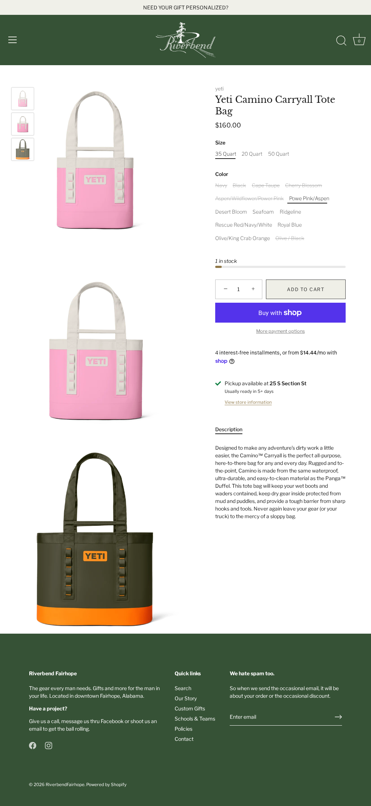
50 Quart (278, 154)
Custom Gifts (190, 708)
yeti (219, 88)
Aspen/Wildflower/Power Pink (249, 198)
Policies (183, 729)
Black (239, 185)
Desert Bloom (231, 212)
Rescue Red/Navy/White (243, 225)
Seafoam (263, 212)
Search (183, 688)
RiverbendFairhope (65, 784)
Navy (221, 185)
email (35, 729)
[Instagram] (48, 745)
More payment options (280, 331)
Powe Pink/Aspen (309, 198)
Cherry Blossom (303, 185)
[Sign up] (338, 717)
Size (220, 143)
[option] (22, 99)
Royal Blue (290, 225)
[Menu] (13, 40)
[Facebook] (32, 745)
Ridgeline (290, 212)
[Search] (341, 41)
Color (221, 174)
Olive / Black (289, 238)
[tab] (232, 429)
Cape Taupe (266, 185)
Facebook (112, 721)
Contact (184, 739)
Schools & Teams (195, 718)
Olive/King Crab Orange (242, 238)
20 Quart (252, 154)
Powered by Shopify (106, 784)
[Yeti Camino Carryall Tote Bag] (22, 98)
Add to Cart (306, 289)
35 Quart (225, 154)
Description (228, 429)
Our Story (186, 698)
